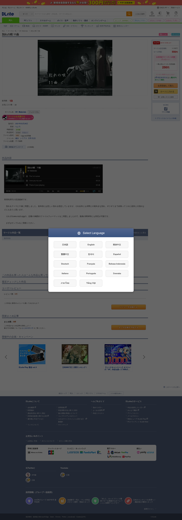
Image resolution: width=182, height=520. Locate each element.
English (91, 244)
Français (91, 263)
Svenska (117, 273)
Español (117, 254)
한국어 (91, 254)
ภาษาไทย (65, 282)
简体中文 (117, 244)
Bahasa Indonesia (117, 263)
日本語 (65, 244)
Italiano (65, 273)
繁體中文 (65, 254)
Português (91, 273)
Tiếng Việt (91, 282)
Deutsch (65, 263)
